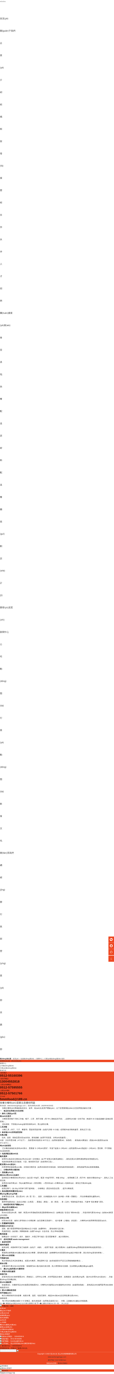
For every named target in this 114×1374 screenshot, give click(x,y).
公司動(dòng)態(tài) (7, 1065)
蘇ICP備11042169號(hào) (57, 1360)
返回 (62, 1058)
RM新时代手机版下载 (7, 1373)
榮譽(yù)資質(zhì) (6, 1327)
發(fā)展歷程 (1, 178)
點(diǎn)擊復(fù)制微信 (8, 1350)
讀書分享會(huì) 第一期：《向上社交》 (56, 1303)
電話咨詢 (5, 1370)
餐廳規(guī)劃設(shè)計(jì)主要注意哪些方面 (20, 1303)
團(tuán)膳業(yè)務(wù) (8, 1324)
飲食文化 (3, 1070)
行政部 (1, 926)
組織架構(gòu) (5, 1315)
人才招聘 (3, 1322)
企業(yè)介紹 (2, 67)
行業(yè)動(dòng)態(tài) (8, 1068)
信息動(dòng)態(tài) (27, 1058)
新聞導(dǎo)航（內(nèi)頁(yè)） (11, 1061)
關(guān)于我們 (7, 30)
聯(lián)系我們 (7, 852)
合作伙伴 (3, 1320)
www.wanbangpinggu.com (16, 1105)
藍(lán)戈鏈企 (62, 1363)
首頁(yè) (4, 18)
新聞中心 (4, 631)
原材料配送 (1, 460)
